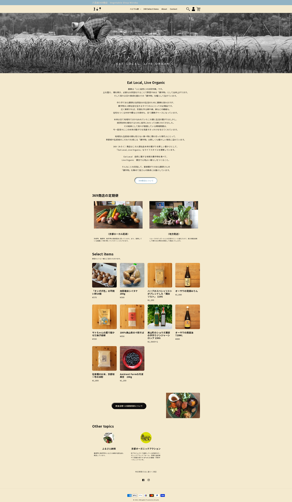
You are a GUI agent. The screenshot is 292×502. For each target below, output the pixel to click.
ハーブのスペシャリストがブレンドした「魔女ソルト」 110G (160, 294)
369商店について (146, 180)
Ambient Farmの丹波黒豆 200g (131, 375)
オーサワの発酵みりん (186, 291)
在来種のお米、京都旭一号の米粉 (103, 375)
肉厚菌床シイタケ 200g (130, 292)
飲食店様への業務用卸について (129, 406)
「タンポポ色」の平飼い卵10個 (103, 292)
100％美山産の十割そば (132, 332)
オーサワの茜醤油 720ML (185, 334)
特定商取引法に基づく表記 (146, 471)
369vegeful (142, 500)
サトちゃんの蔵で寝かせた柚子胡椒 (103, 334)
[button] (135, 9)
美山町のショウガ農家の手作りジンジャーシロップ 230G (159, 335)
